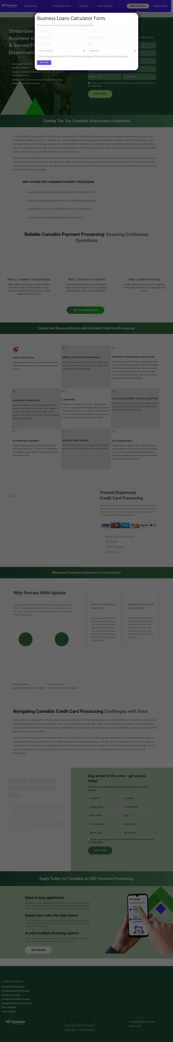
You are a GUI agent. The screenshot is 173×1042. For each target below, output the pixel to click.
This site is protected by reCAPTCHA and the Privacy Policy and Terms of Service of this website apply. (83, 56)
